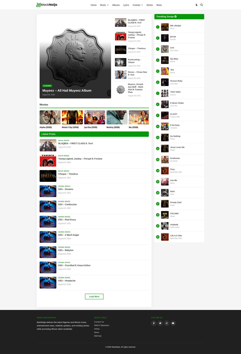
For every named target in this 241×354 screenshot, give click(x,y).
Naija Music (63, 140)
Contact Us (99, 322)
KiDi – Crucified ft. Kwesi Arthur (74, 265)
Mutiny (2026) (113, 127)
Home (94, 5)
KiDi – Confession (67, 204)
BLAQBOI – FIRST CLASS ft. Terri (75, 143)
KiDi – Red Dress (67, 219)
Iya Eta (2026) (90, 127)
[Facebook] (153, 323)
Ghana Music (64, 186)
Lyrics (126, 5)
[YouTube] (173, 323)
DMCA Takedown (101, 325)
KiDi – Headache (66, 280)
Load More (94, 296)
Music (103, 5)
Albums (116, 5)
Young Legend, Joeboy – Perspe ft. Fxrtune (137, 35)
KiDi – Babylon (65, 250)
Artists (150, 5)
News (159, 5)
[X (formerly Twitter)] (160, 323)
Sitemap (97, 336)
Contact (137, 5)
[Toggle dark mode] (196, 4)
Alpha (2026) (46, 127)
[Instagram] (166, 323)
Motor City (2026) (70, 127)
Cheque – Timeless (137, 48)
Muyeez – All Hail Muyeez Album (66, 90)
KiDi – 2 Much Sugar (68, 235)
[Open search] (201, 4)
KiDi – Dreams (65, 189)
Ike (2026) (133, 127)
